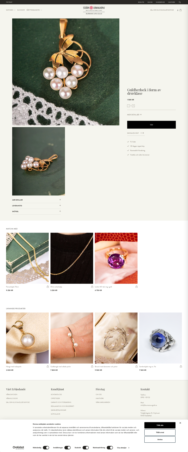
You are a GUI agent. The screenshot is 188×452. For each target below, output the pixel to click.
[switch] (67, 447)
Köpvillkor (55, 414)
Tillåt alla (160, 425)
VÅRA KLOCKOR (12, 398)
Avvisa (159, 439)
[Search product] (179, 2)
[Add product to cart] (48, 286)
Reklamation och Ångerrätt (62, 406)
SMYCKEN (9, 10)
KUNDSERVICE (160, 2)
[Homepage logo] (94, 10)
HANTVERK (100, 398)
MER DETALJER (133, 114)
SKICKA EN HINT (133, 133)
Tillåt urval (160, 432)
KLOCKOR (21, 10)
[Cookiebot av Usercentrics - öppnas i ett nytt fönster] (18, 447)
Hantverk (171, 2)
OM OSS (99, 394)
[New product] (27, 258)
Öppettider (55, 398)
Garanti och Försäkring (61, 402)
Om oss (150, 2)
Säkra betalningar (58, 410)
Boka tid (141, 2)
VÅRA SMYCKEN (11, 394)
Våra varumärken (103, 402)
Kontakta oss (56, 394)
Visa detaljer (122, 448)
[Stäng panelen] (180, 423)
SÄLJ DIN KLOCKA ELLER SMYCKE (162, 10)
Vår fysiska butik (33, 10)
